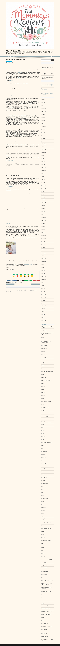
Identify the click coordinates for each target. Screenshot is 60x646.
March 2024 (43, 143)
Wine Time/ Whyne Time (45, 629)
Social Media (43, 556)
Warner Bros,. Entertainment (45, 623)
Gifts (42, 448)
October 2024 (43, 132)
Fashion (43, 439)
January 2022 (43, 182)
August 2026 (43, 99)
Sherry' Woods (11, 282)
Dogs (42, 419)
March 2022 (43, 179)
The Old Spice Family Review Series (46, 591)
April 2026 (43, 105)
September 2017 (44, 261)
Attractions (43, 356)
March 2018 (43, 252)
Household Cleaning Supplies (45, 465)
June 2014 (43, 314)
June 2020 (43, 211)
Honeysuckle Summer (11, 160)
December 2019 (44, 220)
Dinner (43, 413)
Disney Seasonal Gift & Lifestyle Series (47, 416)
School (43, 550)
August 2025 (43, 117)
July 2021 (43, 191)
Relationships (43, 537)
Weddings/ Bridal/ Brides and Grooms (47, 626)
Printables (43, 531)
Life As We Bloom (44, 475)
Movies (43, 501)
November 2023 (44, 149)
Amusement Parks (44, 348)
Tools (42, 594)
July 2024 (43, 137)
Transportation (44, 599)
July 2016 (43, 282)
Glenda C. (13, 62)
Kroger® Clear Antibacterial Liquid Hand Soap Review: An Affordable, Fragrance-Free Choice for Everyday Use (48, 77)
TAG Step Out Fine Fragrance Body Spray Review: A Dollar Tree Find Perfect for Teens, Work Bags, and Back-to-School (47, 71)
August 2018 (43, 244)
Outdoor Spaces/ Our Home (45, 518)
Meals (42, 492)
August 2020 (43, 208)
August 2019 (43, 226)
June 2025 (43, 120)
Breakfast (43, 374)
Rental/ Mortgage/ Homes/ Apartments (47, 540)
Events (43, 430)
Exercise (43, 433)
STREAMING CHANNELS (10, 284)
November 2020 (44, 203)
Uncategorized (44, 606)
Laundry (43, 474)
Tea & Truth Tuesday (44, 567)
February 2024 (44, 144)
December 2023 (44, 147)
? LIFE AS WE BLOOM (44, 331)
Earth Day (43, 424)
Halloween (43, 454)
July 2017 (43, 264)
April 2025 (43, 123)
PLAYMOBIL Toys (44, 525)
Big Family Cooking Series (45, 369)
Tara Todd (43, 84)
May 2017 (43, 267)
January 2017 (43, 273)
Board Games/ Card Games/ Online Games (47, 371)
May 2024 (43, 140)
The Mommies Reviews (13, 50)
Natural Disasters (44, 507)
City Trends (43, 395)
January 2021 (43, 200)
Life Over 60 (43, 480)
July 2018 (43, 246)
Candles (43, 383)
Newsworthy (43, 510)
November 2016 (44, 276)
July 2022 (43, 173)
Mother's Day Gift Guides (45, 498)
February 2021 (44, 199)
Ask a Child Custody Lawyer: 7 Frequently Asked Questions (36, 284)
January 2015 (43, 303)
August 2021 (43, 190)
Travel (42, 600)
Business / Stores (44, 377)
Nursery (43, 513)
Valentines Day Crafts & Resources (46, 609)
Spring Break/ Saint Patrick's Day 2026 (47, 559)
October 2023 (43, 150)
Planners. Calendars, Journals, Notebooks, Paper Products (47, 523)
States (43, 561)
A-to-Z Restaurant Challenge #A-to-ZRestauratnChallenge (46, 342)
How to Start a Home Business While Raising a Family (48, 65)
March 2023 (43, 161)
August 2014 (43, 311)
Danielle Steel (20, 72)
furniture (43, 445)
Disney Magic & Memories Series (46, 415)
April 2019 (43, 232)
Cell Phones (43, 386)
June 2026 (43, 102)
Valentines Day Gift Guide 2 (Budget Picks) (47, 611)
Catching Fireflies (10, 186)
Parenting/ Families (44, 519)
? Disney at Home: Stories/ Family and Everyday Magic (47, 330)
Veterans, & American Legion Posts (46, 614)
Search (52, 60)
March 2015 (43, 302)
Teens (42, 577)
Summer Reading (44, 564)
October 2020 (43, 205)
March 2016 (43, 288)
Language (43, 472)
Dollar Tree (43, 421)
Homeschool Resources (45, 463)
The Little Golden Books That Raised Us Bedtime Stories (47, 588)
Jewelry (43, 466)
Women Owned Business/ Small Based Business (47, 631)
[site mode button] (51, 56)
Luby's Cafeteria (44, 486)
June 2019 (43, 229)
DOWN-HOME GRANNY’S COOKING (46, 422)
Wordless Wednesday (44, 633)
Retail (42, 543)
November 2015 (44, 294)
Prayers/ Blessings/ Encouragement (46, 528)
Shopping (43, 553)
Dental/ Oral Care (44, 410)
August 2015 (43, 299)
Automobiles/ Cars (44, 359)
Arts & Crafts (43, 354)
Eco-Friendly (43, 425)
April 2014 (43, 317)
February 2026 (44, 108)
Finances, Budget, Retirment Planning (47, 442)
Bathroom (43, 365)
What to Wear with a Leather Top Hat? (34, 289)
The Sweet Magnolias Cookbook (10, 223)
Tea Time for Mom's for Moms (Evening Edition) (47, 569)
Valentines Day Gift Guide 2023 (46, 612)
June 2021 (43, 193)
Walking (43, 617)
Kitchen (43, 469)
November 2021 (44, 185)
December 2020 (44, 202)
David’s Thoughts (15, 56)
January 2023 (43, 164)
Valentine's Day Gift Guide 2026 (46, 608)
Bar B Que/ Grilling (44, 363)
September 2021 (44, 188)
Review (43, 547)
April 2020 (43, 214)
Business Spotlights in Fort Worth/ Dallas (47, 380)
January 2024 (43, 146)
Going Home (18, 77)
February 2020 (44, 217)
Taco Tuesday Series (44, 565)
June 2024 (43, 138)
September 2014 (44, 309)
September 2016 (44, 279)
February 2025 (44, 126)
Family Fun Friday (44, 436)
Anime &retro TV (44, 351)
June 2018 (43, 247)
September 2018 (44, 243)
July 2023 (43, 155)
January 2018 (43, 255)
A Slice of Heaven (11, 95)
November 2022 (44, 167)
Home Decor (43, 460)
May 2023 (43, 158)
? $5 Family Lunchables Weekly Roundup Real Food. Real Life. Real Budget (47, 327)
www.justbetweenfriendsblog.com (28, 264)
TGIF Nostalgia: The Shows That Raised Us (47, 580)
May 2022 (43, 176)
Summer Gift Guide (44, 562)
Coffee (43, 398)
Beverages (43, 368)
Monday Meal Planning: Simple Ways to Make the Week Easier (47, 74)
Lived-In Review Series (45, 483)
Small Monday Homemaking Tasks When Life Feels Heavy (47, 68)
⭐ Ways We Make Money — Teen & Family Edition (47, 640)
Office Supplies (44, 516)
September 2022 (44, 170)
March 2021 (43, 197)
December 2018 (44, 238)
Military (43, 495)
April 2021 (43, 196)
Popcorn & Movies (44, 526)
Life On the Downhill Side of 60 (46, 478)
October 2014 (43, 308)
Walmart (43, 620)
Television (20, 282)
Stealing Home (11, 80)
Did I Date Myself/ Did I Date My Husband (47, 412)
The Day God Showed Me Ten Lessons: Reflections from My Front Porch (47, 584)
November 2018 (44, 240)
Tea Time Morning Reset (45, 571)
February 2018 (44, 253)
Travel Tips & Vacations (45, 602)
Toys (42, 597)
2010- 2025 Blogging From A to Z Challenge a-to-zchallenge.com (48, 339)
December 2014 (44, 305)
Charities (43, 389)
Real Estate (43, 534)
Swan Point (10, 210)
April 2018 (43, 250)
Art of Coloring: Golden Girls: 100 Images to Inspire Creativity (10, 289)
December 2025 (44, 111)
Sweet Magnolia (16, 282)
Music (42, 504)
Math (42, 489)
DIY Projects (43, 418)
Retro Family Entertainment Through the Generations (47, 545)
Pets (42, 521)
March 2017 (43, 270)
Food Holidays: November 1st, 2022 (22, 289)
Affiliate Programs (44, 345)
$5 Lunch (43, 337)
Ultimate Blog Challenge (45, 605)
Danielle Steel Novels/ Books (45, 407)
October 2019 (43, 223)
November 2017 (44, 258)
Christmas (43, 392)
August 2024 (43, 135)
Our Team (9, 56)
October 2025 (43, 114)
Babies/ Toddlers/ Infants (45, 360)
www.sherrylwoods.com (9, 265)
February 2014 (44, 320)
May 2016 (43, 285)
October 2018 (43, 241)
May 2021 (43, 194)
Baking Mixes (43, 362)
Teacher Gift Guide (44, 574)
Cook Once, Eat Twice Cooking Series (46, 401)
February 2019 (44, 235)
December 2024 (44, 129)
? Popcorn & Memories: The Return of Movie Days (47, 334)
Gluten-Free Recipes (44, 451)
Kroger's (43, 471)
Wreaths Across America (45, 636)
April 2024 (43, 141)
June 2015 (43, 300)
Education (43, 427)
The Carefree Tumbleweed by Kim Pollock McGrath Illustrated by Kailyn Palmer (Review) (47, 85)
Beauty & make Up (44, 366)
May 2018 (43, 249)
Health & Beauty (44, 457)
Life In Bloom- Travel (44, 477)
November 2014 (44, 306)
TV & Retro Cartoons (44, 603)
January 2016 (43, 291)
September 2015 (44, 297)
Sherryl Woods (19, 254)
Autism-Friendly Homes (45, 357)
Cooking (43, 404)
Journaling (43, 468)
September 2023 (44, 152)
